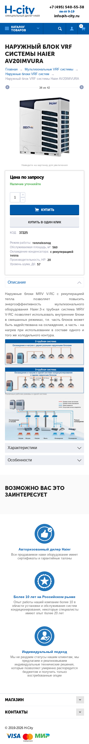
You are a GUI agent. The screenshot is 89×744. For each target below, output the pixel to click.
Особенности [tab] (20, 460)
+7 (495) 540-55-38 (66, 7)
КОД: (13, 232)
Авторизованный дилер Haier (44, 549)
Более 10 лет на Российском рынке (44, 597)
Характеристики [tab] (22, 448)
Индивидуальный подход (44, 652)
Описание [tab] (17, 282)
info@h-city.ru (66, 16)
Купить (47, 210)
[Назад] (7, 88)
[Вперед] (81, 88)
